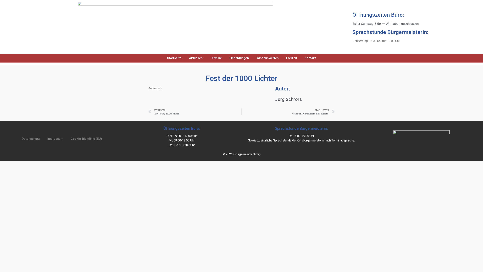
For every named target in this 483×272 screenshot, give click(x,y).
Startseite (174, 58)
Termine (216, 58)
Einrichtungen (239, 58)
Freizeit (291, 58)
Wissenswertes (267, 58)
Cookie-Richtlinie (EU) (86, 139)
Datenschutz (31, 139)
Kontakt (310, 58)
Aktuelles (196, 58)
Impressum (55, 139)
